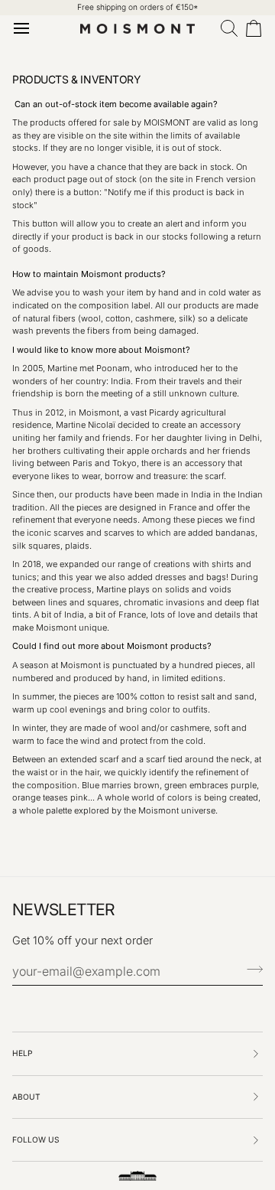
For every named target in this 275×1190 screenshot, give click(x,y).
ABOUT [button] (26, 1096)
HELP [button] (22, 1053)
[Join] (250, 969)
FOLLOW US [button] (36, 1139)
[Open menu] (24, 28)
